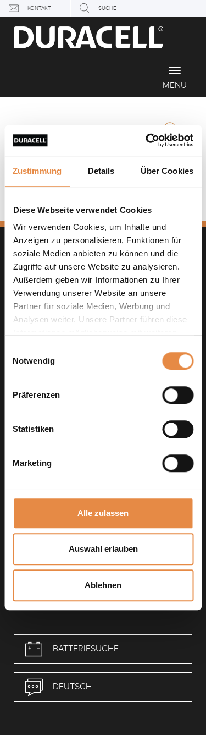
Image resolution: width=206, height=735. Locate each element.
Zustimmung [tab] (37, 170)
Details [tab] (101, 170)
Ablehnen (103, 585)
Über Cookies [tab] (167, 170)
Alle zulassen (103, 513)
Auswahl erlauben (103, 548)
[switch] (177, 395)
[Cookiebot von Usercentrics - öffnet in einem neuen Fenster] (146, 140)
